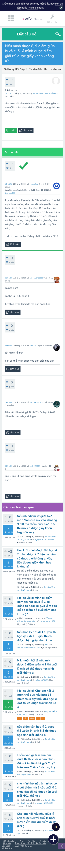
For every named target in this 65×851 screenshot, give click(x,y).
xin (25, 718)
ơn (38, 718)
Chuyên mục (45, 841)
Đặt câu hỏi (27, 34)
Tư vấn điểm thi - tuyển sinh (45, 93)
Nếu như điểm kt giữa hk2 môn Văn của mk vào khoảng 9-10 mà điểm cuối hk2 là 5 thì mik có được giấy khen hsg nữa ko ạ (37, 524)
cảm (32, 718)
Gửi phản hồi (9, 841)
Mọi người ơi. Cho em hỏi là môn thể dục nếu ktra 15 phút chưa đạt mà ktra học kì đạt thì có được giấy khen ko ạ (37, 699)
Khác (47, 644)
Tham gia (33, 8)
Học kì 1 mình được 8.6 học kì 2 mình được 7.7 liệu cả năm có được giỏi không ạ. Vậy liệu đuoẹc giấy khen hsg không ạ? (37, 558)
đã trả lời (8, 184)
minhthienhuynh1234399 (28, 647)
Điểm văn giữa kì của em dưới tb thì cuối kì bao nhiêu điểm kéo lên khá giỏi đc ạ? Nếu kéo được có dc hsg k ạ (36, 761)
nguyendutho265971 (44, 539)
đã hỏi (8, 93)
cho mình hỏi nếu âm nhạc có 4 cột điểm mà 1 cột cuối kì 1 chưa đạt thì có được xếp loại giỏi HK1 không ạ (37, 789)
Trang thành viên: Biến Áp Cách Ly (30, 843)
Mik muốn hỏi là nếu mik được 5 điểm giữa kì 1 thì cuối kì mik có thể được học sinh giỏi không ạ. (37, 666)
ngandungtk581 (47, 621)
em (20, 718)
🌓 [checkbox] (55, 827)
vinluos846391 (42, 680)
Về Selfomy (7, 848)
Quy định (32, 841)
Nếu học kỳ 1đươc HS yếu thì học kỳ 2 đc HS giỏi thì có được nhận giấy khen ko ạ (36, 636)
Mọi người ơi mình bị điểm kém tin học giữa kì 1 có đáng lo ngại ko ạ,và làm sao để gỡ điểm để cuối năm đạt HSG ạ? (37, 606)
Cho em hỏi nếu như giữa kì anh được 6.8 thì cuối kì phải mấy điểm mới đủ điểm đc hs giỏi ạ (36, 820)
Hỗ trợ (21, 841)
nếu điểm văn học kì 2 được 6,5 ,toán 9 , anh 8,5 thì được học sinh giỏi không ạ (36, 731)
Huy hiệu (7, 843)
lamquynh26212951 (44, 803)
